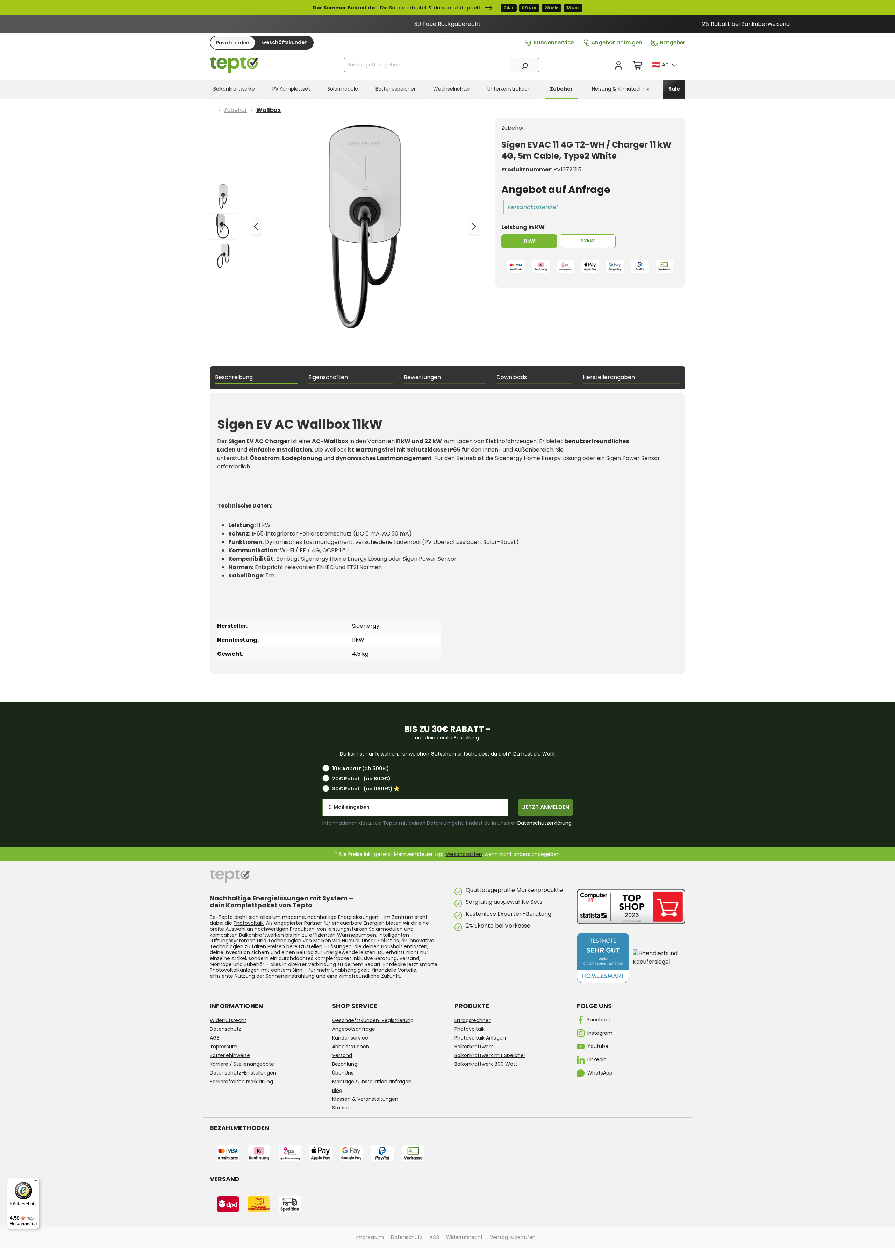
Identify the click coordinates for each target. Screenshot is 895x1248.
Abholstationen (350, 1046)
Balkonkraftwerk (473, 1046)
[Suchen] (524, 65)
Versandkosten (464, 854)
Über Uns (342, 1072)
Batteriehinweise (230, 1055)
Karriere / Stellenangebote (242, 1064)
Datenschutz (225, 1029)
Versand (342, 1055)
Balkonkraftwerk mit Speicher (489, 1055)
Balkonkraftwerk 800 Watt (485, 1064)
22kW (588, 240)
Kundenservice (554, 42)
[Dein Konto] (618, 65)
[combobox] (427, 65)
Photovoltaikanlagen (235, 969)
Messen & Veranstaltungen (365, 1098)
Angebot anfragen (617, 42)
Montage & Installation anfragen (371, 1081)
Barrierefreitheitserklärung (241, 1081)
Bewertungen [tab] (422, 377)
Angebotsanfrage (353, 1029)
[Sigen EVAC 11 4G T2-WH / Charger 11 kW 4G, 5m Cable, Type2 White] (364, 226)
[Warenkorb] (638, 65)
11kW (529, 240)
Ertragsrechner (472, 1020)
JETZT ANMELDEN (545, 807)
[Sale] (447, 7)
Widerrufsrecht (228, 1020)
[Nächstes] (473, 226)
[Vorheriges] (256, 226)
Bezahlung (344, 1064)
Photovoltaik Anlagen (480, 1037)
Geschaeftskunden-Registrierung (373, 1020)
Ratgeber (672, 42)
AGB (215, 1037)
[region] (447, 24)
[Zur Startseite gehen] (234, 65)
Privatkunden (232, 42)
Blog (337, 1090)
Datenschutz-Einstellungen (243, 1072)
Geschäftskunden (285, 42)
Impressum (223, 1046)
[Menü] (35, 1182)
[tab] (256, 377)
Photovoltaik (249, 923)
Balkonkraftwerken (261, 934)
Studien (341, 1107)
